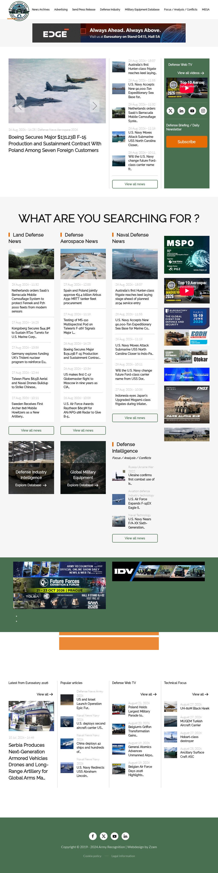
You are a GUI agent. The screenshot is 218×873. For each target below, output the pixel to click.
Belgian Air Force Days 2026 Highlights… (140, 771)
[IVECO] (158, 571)
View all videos (188, 73)
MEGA (205, 9)
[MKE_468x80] (59, 600)
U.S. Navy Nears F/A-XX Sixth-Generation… (139, 523)
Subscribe (187, 142)
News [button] (23, 9)
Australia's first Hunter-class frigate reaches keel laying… (142, 69)
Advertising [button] (60, 9)
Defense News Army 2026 (55, 129)
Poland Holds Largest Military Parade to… (139, 711)
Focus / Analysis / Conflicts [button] (180, 9)
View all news (135, 184)
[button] (19, 106)
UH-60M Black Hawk (194, 708)
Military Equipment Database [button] (142, 9)
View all (42, 694)
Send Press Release (83, 9)
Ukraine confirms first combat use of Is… (141, 479)
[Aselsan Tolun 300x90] (187, 374)
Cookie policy (92, 856)
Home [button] (12, 9)
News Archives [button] (41, 9)
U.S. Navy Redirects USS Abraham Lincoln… (90, 772)
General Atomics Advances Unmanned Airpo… (140, 751)
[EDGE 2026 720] (109, 32)
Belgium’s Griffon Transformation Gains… (139, 731)
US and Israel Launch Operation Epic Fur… (89, 703)
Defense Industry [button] (110, 9)
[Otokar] (187, 356)
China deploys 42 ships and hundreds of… (90, 747)
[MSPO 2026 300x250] (187, 254)
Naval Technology (139, 515)
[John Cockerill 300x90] (187, 434)
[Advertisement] (109, 634)
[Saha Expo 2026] (59, 569)
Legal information (123, 856)
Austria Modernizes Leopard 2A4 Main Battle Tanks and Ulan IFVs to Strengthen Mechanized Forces (57, 143)
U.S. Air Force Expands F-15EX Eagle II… (139, 503)
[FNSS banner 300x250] (187, 404)
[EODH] (187, 326)
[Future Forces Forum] (59, 585)
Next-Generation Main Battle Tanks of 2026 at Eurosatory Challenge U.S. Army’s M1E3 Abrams (31, 757)
